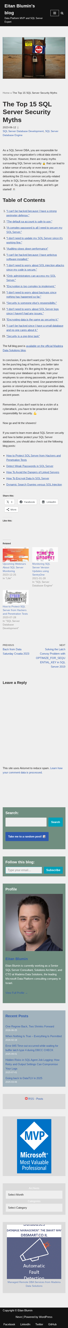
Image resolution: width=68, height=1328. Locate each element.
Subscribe (53, 870)
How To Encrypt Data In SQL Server (27, 478)
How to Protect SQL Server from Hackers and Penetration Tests (15, 610)
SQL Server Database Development (23, 131)
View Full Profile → (16, 992)
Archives (34, 1188)
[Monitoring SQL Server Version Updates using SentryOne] (45, 554)
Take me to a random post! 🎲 (27, 836)
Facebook (9, 1324)
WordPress (45, 1316)
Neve (19, 1316)
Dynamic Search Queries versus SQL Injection (34, 484)
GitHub (52, 1324)
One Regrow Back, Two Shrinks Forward (29, 1026)
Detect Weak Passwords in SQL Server (29, 466)
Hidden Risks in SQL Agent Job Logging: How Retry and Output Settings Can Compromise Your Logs (32, 1064)
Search (55, 822)
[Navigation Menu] (54, 13)
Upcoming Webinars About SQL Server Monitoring (14, 567)
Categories (34, 1201)
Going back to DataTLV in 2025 (23, 1078)
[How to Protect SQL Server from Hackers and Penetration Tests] (16, 597)
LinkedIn (25, 1324)
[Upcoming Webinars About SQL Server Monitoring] (16, 554)
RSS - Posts (35, 1098)
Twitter (39, 1324)
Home (6, 92)
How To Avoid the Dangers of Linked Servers (32, 472)
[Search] (62, 13)
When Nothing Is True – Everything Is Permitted (33, 1036)
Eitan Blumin (16, 959)
